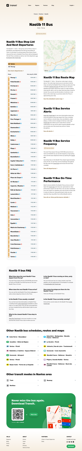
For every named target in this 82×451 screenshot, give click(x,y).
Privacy (25, 445)
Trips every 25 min (42, 33)
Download (71, 446)
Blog (53, 5)
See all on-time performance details (56, 197)
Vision (29, 5)
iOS (17, 422)
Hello (8, 436)
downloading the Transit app (53, 284)
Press (7, 443)
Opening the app (53, 86)
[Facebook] (71, 442)
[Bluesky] (69, 441)
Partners (45, 5)
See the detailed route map (53, 99)
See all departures (50, 168)
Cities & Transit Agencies (48, 439)
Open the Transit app (49, 115)
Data (43, 441)
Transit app (56, 163)
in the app (33, 292)
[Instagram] (67, 442)
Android (22, 422)
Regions (37, 5)
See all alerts (48, 131)
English (71, 5)
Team (24, 441)
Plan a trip (34, 414)
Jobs (24, 443)
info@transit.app (71, 439)
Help (7, 445)
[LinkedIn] (73, 442)
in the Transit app (22, 303)
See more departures (15, 71)
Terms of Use (26, 447)
